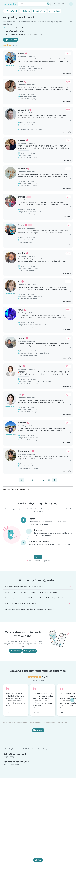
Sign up (38, 557)
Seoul (5, 764)
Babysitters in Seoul (50, 749)
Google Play (31, 651)
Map (39, 860)
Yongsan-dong (8, 757)
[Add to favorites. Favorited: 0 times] (69, 225)
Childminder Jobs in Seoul (32, 749)
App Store (16, 651)
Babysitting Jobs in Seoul (12, 749)
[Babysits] (9, 4)
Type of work (11, 11)
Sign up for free (10, 40)
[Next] (54, 480)
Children (26, 11)
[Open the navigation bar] (71, 4)
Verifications (40, 11)
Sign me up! (38, 730)
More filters (55, 11)
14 (49, 480)
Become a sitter (59, 4)
